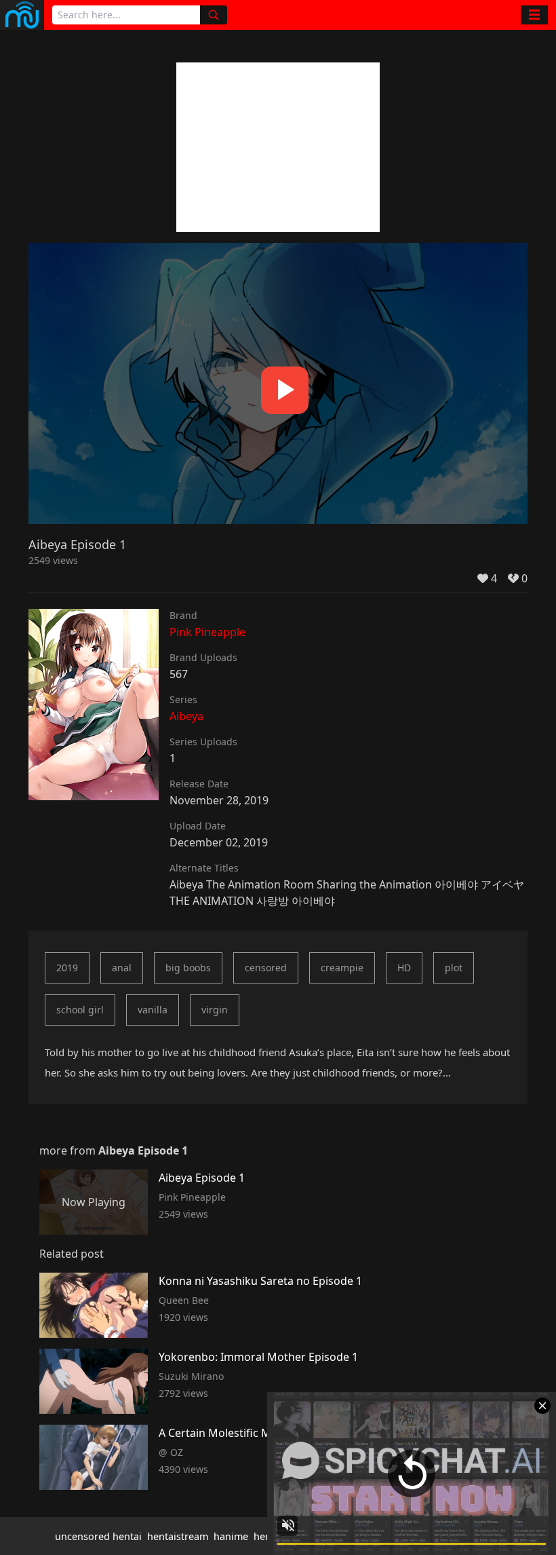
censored (266, 967)
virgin (214, 1009)
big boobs (188, 967)
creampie (342, 967)
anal (122, 967)
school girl (80, 1009)
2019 (67, 967)
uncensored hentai (98, 1536)
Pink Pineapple (207, 631)
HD (404, 967)
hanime (231, 1536)
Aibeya (186, 716)
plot (453, 967)
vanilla (152, 1009)
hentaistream (177, 1536)
